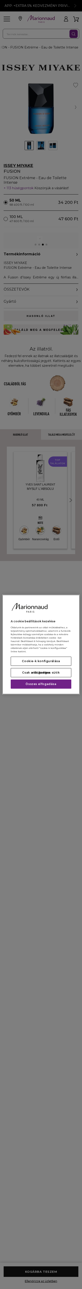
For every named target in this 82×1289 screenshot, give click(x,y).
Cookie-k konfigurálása (41, 661)
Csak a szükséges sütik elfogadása (41, 672)
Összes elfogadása (41, 684)
